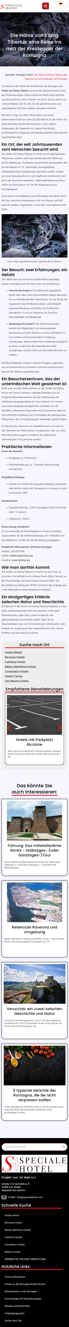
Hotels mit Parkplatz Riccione (34, 742)
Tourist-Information (15, 1276)
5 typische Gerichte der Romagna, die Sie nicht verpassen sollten (34, 1095)
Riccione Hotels (13, 1222)
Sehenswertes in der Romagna (21, 1291)
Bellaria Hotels (13, 1251)
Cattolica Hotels (13, 1237)
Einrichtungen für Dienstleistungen (23, 1298)
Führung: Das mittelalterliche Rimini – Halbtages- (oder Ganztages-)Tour (34, 850)
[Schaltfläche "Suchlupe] (63, 1147)
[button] (9, 728)
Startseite (10, 75)
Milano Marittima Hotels (18, 1230)
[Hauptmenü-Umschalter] (45, 6)
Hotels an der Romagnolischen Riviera (25, 1284)
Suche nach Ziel (13, 1320)
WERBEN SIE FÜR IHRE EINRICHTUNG (25, 1259)
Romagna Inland (24, 75)
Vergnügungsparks (15, 1313)
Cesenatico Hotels (15, 1244)
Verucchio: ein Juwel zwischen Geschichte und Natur (34, 1011)
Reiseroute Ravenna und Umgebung (34, 930)
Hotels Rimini (12, 1215)
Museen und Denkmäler (17, 1306)
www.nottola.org (21, 560)
